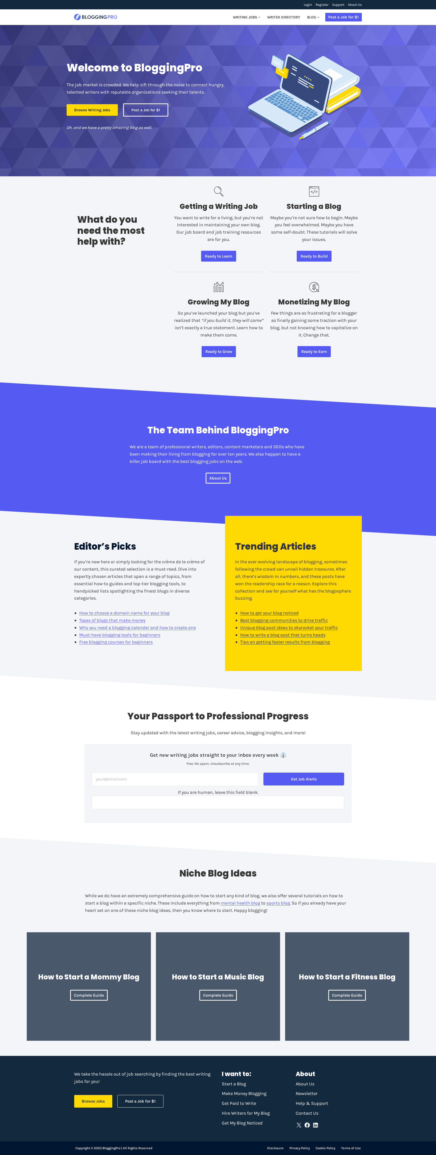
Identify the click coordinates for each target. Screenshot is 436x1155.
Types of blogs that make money (112, 620)
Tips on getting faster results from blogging (285, 642)
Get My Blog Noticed (242, 1123)
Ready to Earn (314, 351)
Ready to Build (314, 256)
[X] (299, 1125)
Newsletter (307, 1093)
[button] (259, 17)
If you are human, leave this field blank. (218, 792)
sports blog (278, 903)
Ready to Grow (218, 351)
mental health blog (240, 903)
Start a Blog (234, 1084)
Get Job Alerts (304, 779)
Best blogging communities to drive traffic (284, 620)
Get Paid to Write (239, 1103)
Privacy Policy (299, 1148)
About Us (355, 5)
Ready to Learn (218, 256)
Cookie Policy (325, 1148)
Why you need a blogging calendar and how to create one (137, 627)
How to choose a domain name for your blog (124, 613)
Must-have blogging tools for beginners (119, 635)
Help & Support (312, 1103)
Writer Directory (283, 17)
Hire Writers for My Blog (246, 1113)
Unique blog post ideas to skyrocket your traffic (289, 627)
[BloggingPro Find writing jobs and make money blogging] (95, 17)
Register (322, 5)
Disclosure (275, 1148)
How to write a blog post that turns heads (282, 635)
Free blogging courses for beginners (116, 642)
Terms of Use (351, 1148)
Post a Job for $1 (343, 17)
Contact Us (307, 1113)
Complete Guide (89, 995)
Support (338, 5)
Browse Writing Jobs (92, 110)
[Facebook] (307, 1125)
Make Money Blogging (244, 1093)
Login (308, 5)
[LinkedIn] (315, 1125)
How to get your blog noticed (269, 613)
